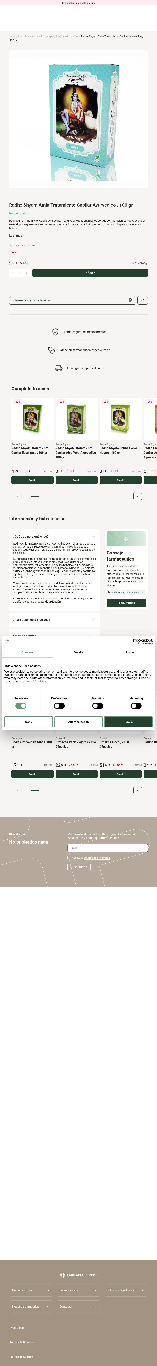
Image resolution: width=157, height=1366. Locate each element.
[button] (78, 1290)
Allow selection (78, 721)
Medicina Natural (28, 36)
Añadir (33, 480)
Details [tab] (78, 652)
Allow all (128, 721)
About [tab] (130, 652)
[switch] (59, 706)
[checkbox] (68, 857)
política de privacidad (97, 857)
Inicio (13, 36)
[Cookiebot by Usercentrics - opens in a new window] (136, 641)
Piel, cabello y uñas (67, 36)
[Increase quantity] (26, 273)
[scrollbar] (77, 497)
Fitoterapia (47, 36)
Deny (28, 721)
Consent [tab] (27, 652)
